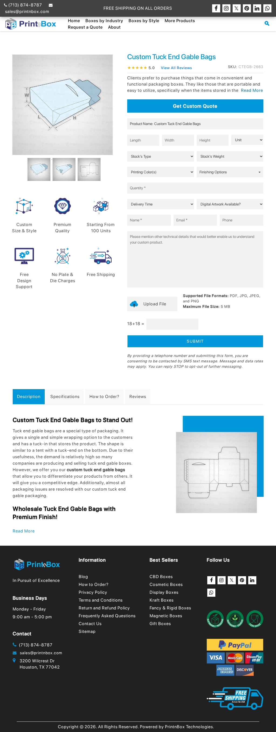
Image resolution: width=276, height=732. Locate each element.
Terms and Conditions (101, 600)
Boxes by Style (144, 20)
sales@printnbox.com (39, 652)
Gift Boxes (160, 623)
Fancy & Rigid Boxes (170, 607)
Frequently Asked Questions (107, 615)
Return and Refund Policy (104, 607)
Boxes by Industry (104, 20)
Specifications (65, 396)
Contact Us (90, 623)
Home (74, 20)
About (114, 27)
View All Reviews (176, 68)
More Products (180, 20)
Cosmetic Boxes (166, 584)
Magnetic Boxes (166, 615)
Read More (24, 531)
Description (28, 396)
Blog (83, 576)
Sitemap (87, 631)
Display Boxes (164, 592)
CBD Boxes (161, 576)
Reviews (137, 396)
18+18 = (135, 323)
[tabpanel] (37, 169)
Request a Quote (85, 27)
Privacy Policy (93, 592)
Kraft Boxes (162, 600)
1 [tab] (51, 159)
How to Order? (104, 396)
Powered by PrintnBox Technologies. (177, 726)
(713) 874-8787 (24, 5)
